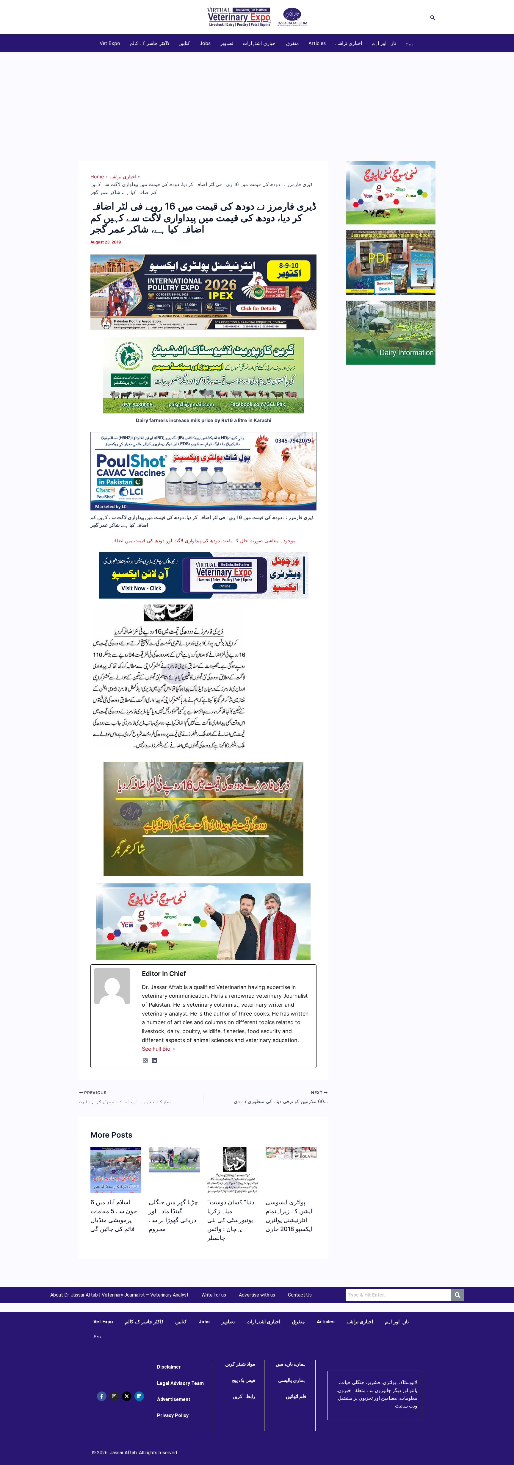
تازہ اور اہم (384, 43)
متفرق (292, 43)
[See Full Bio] (174, 1048)
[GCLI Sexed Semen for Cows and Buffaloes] (203, 375)
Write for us (213, 1295)
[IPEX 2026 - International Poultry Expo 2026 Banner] (203, 292)
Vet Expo (110, 43)
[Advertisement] (257, 97)
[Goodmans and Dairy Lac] (203, 921)
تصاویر (226, 43)
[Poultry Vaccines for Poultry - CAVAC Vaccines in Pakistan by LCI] (203, 471)
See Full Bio (156, 1049)
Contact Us (300, 1295)
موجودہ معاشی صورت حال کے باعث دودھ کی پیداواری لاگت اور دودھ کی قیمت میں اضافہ (203, 540)
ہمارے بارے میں (291, 1364)
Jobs (205, 43)
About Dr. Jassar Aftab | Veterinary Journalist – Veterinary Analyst (119, 1295)
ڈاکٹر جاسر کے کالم (149, 43)
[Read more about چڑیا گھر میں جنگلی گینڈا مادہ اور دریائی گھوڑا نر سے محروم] (174, 1159)
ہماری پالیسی (292, 1380)
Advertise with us (257, 1295)
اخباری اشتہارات (260, 43)
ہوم (409, 43)
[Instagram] (145, 1060)
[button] (432, 17)
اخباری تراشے (348, 43)
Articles (317, 43)
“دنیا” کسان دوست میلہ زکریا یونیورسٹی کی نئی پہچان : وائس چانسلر (230, 1220)
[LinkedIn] (154, 1060)
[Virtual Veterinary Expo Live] (203, 575)
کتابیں (184, 43)
